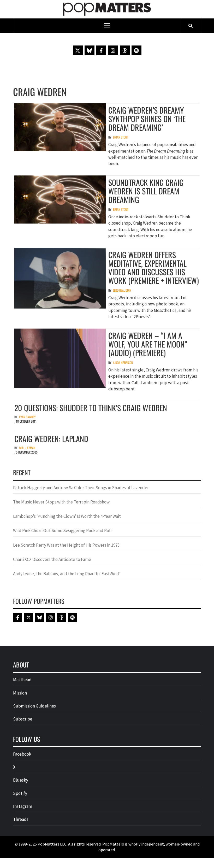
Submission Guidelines (34, 706)
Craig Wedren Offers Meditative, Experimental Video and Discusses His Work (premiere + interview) (153, 267)
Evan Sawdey (27, 417)
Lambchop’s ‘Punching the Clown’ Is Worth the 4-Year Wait (67, 516)
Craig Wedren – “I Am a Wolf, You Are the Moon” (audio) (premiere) (147, 344)
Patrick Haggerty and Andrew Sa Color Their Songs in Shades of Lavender (81, 487)
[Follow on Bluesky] (89, 50)
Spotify (20, 793)
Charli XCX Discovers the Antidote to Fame (52, 559)
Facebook (22, 754)
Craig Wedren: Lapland (51, 438)
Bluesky (20, 780)
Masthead (22, 680)
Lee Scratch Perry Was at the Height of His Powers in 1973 (66, 545)
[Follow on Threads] (125, 50)
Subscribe (22, 719)
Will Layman (27, 448)
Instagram (22, 806)
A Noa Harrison (123, 362)
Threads (20, 819)
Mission (20, 693)
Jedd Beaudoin (122, 290)
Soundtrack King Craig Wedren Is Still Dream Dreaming (145, 190)
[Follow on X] (78, 50)
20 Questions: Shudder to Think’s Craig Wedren (90, 408)
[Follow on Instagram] (113, 50)
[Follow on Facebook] (101, 50)
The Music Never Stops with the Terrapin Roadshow (61, 502)
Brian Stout (120, 137)
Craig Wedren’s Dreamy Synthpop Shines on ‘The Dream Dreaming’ (147, 118)
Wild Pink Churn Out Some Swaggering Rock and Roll (62, 530)
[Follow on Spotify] (136, 50)
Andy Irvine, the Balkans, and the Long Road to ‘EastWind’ (66, 574)
